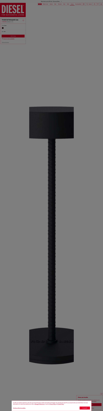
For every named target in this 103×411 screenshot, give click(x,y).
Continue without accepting (19, 408)
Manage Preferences (39, 404)
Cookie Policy (61, 404)
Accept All (84, 408)
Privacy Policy (53, 404)
